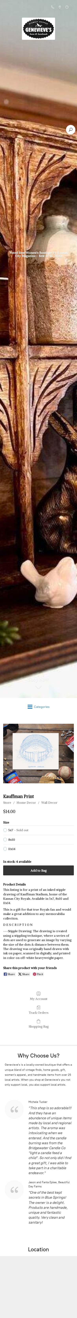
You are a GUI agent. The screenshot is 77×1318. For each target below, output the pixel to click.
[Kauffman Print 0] (38, 753)
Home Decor (26, 802)
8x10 (11, 840)
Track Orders (38, 1013)
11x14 (11, 849)
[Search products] (70, 129)
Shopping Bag (39, 1026)
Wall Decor (49, 802)
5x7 (18, 830)
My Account (38, 999)
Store (7, 802)
